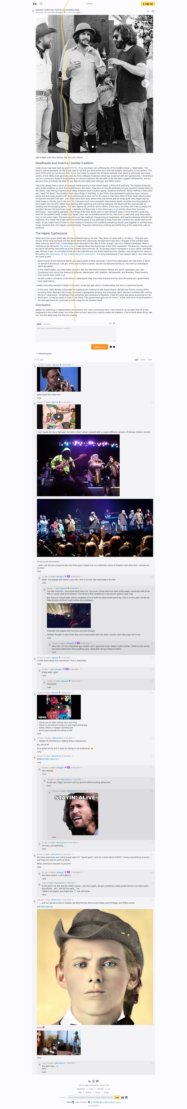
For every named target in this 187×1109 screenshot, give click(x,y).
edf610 (96, 1105)
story (97, 1092)
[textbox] (94, 165)
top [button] (150, 359)
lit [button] (136, 359)
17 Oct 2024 (70, 12)
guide (88, 1092)
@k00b (96, 1102)
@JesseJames (47, 906)
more (118, 1102)
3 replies (47, 402)
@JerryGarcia (51, 759)
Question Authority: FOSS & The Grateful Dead (57, 10)
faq (80, 1092)
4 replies (47, 756)
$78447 (89, 4)
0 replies (48, 365)
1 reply (56, 588)
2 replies (52, 576)
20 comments (49, 12)
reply (100, 347)
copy (117, 1097)
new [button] (143, 359)
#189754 (73, 168)
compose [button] (47, 324)
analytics (81, 1088)
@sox (102, 1102)
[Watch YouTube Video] (59, 379)
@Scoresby (109, 1102)
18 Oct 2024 (66, 365)
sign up (149, 3)
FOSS (69, 1102)
